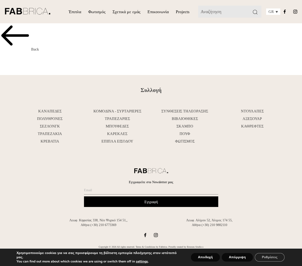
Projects (182, 11)
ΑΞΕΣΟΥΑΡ (252, 119)
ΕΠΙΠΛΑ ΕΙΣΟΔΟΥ (117, 141)
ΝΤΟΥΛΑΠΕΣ (252, 111)
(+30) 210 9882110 (214, 225)
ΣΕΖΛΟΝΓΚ (50, 126)
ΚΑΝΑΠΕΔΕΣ (50, 111)
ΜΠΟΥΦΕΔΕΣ (117, 126)
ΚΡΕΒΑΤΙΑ (50, 141)
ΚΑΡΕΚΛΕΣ (117, 134)
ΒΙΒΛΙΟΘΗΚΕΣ (185, 119)
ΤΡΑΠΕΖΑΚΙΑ (50, 134)
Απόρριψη (237, 257)
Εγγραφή (151, 202)
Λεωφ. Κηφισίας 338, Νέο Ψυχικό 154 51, (98, 220)
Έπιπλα (75, 11)
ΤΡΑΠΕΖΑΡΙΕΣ (117, 119)
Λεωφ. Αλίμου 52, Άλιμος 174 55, (209, 220)
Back (34, 49)
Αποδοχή (205, 257)
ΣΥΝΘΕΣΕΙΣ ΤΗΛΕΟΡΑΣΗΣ (184, 111)
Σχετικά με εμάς (126, 11)
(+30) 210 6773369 (103, 225)
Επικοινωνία (158, 11)
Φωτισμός (96, 11)
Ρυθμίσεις (269, 257)
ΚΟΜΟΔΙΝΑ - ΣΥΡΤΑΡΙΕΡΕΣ (117, 111)
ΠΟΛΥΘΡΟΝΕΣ (50, 119)
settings (142, 261)
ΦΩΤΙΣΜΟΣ (185, 141)
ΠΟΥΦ (185, 134)
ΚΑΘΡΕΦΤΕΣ (252, 126)
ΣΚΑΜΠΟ (184, 126)
